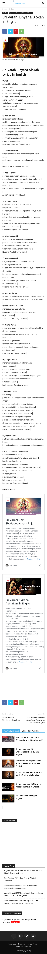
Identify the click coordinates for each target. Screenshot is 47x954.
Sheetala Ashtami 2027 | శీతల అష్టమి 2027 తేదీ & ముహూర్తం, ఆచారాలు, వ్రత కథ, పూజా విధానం (22, 902)
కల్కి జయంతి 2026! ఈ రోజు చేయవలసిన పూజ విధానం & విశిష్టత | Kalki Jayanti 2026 (23, 872)
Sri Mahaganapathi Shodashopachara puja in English (27, 752)
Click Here (15, 922)
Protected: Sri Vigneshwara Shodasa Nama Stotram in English (28, 763)
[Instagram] (20, 936)
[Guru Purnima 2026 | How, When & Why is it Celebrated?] (8, 739)
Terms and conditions (23, 946)
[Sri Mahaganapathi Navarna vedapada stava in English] (8, 787)
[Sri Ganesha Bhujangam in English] (8, 798)
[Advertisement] (23, 687)
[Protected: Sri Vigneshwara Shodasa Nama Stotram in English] (8, 763)
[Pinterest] (15, 31)
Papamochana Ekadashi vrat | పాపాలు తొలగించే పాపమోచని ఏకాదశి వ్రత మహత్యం (21, 887)
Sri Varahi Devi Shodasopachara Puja (11, 718)
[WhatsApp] (21, 31)
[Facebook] (4, 31)
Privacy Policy (32, 944)
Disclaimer (21, 944)
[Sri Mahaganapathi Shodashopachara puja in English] (8, 752)
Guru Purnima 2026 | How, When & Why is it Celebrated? (20, 879)
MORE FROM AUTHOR (30, 731)
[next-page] (7, 807)
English (11, 9)
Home (4, 9)
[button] (4, 3)
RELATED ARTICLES (11, 731)
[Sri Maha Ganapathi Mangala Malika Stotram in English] (8, 775)
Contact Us (12, 944)
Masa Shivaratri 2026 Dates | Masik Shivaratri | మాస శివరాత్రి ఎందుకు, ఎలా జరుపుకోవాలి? (23, 894)
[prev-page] (3, 807)
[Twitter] (10, 31)
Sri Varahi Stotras (27, 13)
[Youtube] (33, 936)
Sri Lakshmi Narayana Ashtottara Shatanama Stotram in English (36, 720)
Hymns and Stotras (14, 13)
